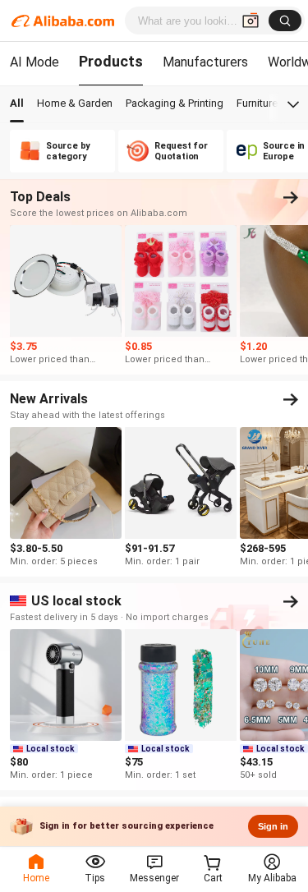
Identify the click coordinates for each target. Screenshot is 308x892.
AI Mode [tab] (34, 62)
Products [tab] (111, 61)
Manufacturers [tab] (205, 62)
